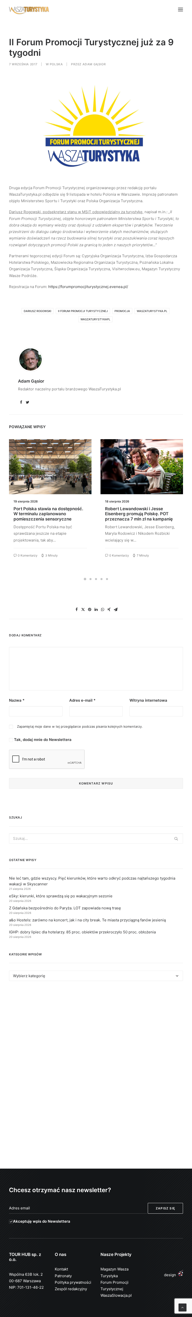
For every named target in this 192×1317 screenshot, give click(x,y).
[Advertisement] (96, 1031)
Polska (56, 64)
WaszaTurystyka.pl (152, 311)
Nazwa (16, 700)
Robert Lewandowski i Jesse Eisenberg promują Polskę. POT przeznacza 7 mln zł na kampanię (47, 513)
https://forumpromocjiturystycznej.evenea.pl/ (88, 286)
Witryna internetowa (148, 700)
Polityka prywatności (73, 1282)
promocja (122, 311)
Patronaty (63, 1275)
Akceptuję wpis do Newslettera (41, 1221)
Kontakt (61, 1269)
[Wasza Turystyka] (29, 10)
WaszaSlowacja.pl (116, 1295)
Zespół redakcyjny (71, 1288)
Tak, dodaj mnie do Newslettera (42, 739)
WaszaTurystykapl (95, 319)
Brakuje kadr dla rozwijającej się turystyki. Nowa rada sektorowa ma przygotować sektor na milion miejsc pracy (141, 516)
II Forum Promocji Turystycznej (83, 311)
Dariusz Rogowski (37, 311)
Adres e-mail (82, 700)
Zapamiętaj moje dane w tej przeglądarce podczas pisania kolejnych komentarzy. (80, 726)
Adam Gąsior (94, 64)
